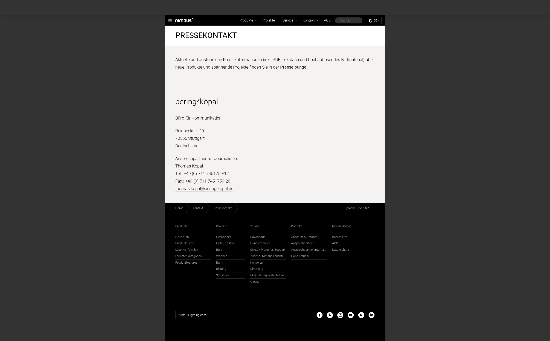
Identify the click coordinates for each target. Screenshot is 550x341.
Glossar (255, 282)
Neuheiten (182, 237)
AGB (327, 20)
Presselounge (293, 67)
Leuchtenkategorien (188, 256)
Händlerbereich (260, 243)
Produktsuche (184, 243)
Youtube (350, 315)
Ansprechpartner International (309, 250)
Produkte (246, 20)
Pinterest (330, 315)
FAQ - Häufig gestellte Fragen (268, 275)
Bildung (221, 269)
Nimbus (189, 20)
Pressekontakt (222, 208)
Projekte (269, 20)
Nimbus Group (341, 226)
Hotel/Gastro (225, 243)
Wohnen (221, 256)
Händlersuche (300, 256)
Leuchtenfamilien (186, 250)
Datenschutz (340, 250)
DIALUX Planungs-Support (267, 250)
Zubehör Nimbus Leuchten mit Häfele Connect (268, 256)
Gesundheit (223, 237)
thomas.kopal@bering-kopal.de (204, 188)
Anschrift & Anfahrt (304, 237)
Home (179, 208)
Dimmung (256, 269)
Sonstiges (222, 275)
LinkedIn (371, 315)
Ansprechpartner (302, 243)
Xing (361, 315)
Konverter (256, 262)
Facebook (319, 315)
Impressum (339, 237)
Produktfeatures (186, 262)
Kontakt (309, 20)
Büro (219, 250)
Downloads (257, 237)
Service (288, 20)
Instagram (340, 315)
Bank (219, 262)
